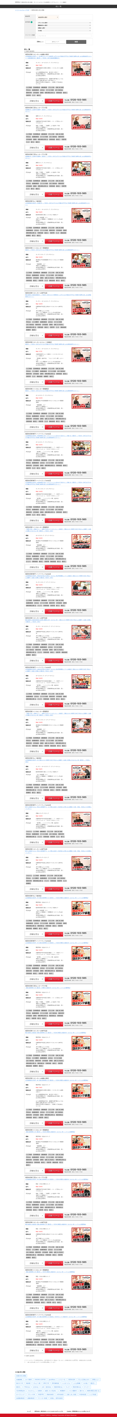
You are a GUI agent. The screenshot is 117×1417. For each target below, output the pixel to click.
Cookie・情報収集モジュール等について (78, 1411)
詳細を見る (34, 101)
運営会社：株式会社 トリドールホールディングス (49, 1411)
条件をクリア (55, 41)
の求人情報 (21, 1376)
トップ (29, 1411)
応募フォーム (53, 101)
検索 (76, 42)
